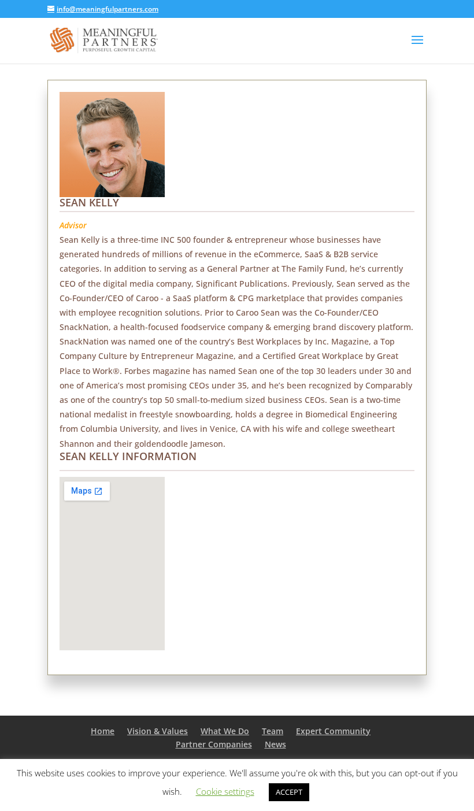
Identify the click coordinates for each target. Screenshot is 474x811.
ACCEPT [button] (289, 792)
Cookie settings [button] (225, 791)
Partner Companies (214, 744)
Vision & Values (157, 730)
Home (102, 730)
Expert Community (333, 730)
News (275, 744)
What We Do (225, 730)
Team (272, 730)
